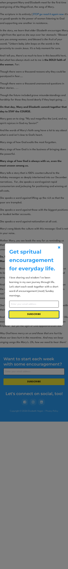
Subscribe (34, 314)
